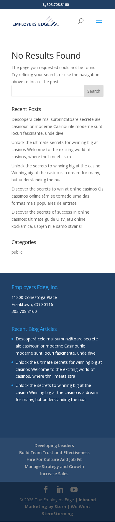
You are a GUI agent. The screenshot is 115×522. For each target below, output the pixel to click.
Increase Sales (54, 473)
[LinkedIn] (59, 490)
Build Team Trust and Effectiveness (54, 452)
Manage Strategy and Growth (54, 466)
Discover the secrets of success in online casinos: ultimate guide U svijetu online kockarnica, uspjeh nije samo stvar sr (50, 219)
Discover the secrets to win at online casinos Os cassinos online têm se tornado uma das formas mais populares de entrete (58, 196)
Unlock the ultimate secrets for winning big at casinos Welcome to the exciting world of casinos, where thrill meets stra (55, 149)
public (17, 252)
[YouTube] (74, 490)
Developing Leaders (54, 445)
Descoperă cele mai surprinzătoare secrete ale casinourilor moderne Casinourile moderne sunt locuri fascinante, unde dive (57, 126)
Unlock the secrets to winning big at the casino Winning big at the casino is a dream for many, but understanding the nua (56, 173)
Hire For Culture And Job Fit (54, 459)
